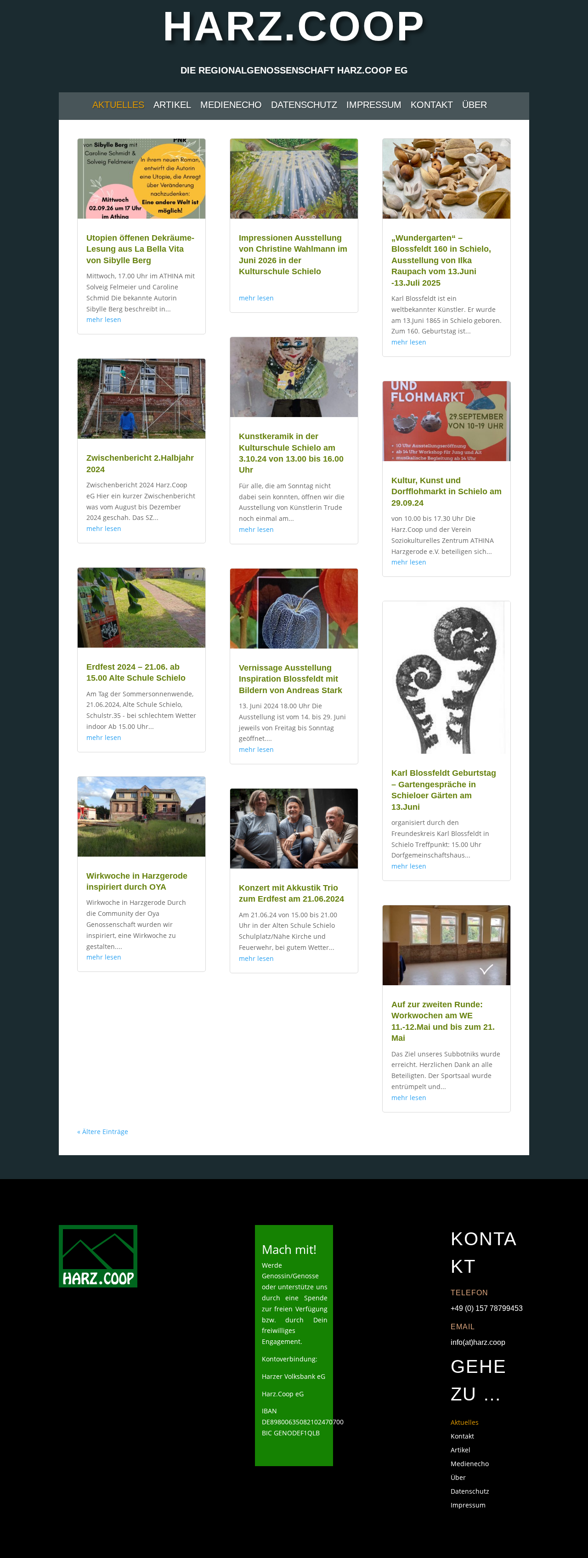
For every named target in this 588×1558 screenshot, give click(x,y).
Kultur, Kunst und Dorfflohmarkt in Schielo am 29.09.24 (446, 492)
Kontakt (432, 106)
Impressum (373, 106)
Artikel (172, 106)
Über (474, 106)
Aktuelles (118, 106)
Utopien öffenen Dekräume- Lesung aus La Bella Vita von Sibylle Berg (140, 249)
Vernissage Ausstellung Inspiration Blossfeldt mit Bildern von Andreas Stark (290, 679)
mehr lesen (103, 319)
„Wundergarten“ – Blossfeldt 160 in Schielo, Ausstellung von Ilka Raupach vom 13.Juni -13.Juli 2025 (441, 260)
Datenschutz (304, 106)
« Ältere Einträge (102, 1131)
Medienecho (231, 106)
